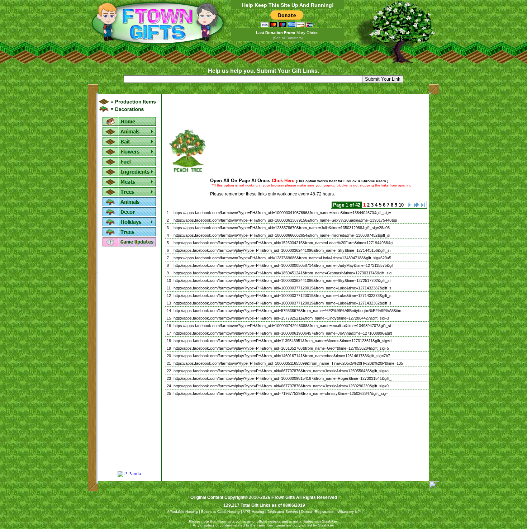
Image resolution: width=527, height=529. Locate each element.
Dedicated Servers (282, 512)
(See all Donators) (288, 38)
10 (401, 205)
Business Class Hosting (220, 512)
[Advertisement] (129, 359)
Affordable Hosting (182, 512)
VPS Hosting (253, 512)
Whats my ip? (349, 512)
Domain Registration (317, 512)
